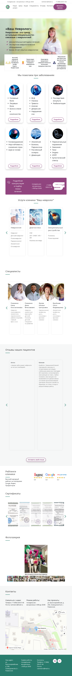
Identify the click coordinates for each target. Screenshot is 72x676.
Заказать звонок (60, 7)
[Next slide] (65, 232)
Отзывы (42, 6)
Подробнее (14, 119)
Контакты (50, 6)
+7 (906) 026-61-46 (61, 2)
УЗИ (30, 233)
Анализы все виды (35, 241)
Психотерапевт (53, 238)
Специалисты (34, 6)
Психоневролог (16, 238)
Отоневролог (15, 246)
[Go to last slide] (6, 232)
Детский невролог (17, 236)
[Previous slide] (6, 516)
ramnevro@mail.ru (47, 2)
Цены (20, 6)
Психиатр (51, 236)
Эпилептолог (15, 244)
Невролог (14, 233)
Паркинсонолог (16, 241)
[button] (65, 546)
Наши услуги (15, 7)
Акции (26, 6)
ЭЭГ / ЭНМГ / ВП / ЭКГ (35, 237)
